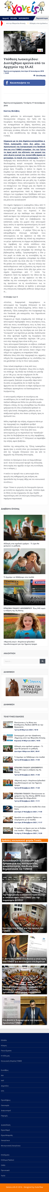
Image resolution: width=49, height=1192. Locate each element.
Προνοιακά (5, 1170)
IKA (2, 1075)
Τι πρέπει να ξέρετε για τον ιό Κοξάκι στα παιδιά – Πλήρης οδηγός (30, 829)
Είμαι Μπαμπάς (7, 1135)
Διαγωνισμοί (6, 1110)
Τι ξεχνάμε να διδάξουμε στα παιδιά (19, 577)
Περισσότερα (42, 18)
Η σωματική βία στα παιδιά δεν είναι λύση (29, 807)
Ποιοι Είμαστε (6, 1050)
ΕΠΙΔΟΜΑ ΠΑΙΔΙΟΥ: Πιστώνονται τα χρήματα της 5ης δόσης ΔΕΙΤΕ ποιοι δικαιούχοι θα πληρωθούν (29, 795)
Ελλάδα (13, 18)
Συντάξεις (4, 1070)
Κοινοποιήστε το (20, 82)
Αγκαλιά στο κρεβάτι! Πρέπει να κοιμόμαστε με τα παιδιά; (27, 818)
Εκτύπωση (40, 75)
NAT (2, 1080)
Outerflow (39, 1187)
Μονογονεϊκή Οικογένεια (10, 1145)
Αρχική (6, 18)
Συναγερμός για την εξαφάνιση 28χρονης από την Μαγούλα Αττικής (29, 736)
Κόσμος (4, 1045)
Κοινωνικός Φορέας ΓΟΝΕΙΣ (11, 1061)
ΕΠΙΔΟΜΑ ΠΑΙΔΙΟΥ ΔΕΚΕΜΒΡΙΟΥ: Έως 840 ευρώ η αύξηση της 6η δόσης (24, 609)
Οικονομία (5, 1105)
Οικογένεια (5, 1140)
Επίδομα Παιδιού (7, 1160)
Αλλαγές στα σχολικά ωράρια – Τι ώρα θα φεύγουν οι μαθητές (21, 544)
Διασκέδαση (5, 1125)
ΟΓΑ (2, 1091)
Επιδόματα (5, 1155)
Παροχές (4, 1116)
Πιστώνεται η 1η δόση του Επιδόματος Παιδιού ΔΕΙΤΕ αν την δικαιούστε (28, 724)
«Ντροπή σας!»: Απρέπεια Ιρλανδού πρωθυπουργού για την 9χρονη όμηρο (20, 642)
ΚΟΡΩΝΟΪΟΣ (24, 18)
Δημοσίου (5, 1086)
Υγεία (3, 1175)
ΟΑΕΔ (3, 1165)
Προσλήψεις (5, 1100)
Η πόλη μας (5, 1056)
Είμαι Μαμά (5, 1130)
